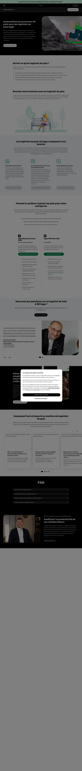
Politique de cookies (54, 388)
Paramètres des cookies (41, 398)
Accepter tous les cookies (41, 394)
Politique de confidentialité (33, 389)
